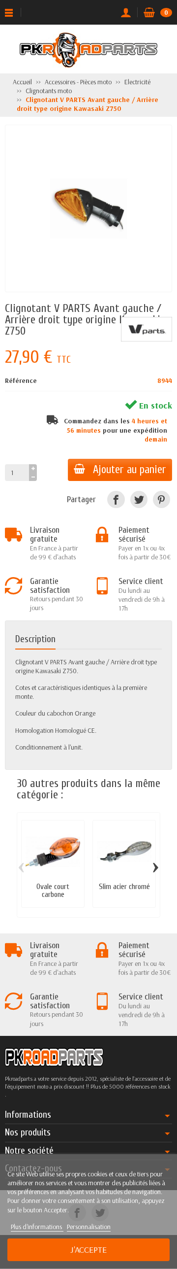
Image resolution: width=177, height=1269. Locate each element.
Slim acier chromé (124, 886)
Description (35, 639)
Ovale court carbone (52, 890)
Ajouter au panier (129, 469)
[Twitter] (139, 499)
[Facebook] (115, 499)
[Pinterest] (161, 499)
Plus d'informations (37, 1226)
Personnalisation (89, 1226)
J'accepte (88, 1249)
